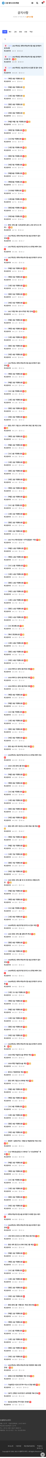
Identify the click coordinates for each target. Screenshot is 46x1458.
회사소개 (10, 1446)
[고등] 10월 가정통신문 (16, 643)
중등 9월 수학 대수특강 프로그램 (19, 746)
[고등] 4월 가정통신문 (15, 337)
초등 (25, 32)
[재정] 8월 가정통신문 (15, 78)
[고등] (6, 96)
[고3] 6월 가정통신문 (15, 908)
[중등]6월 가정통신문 (15, 208)
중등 (20, 32)
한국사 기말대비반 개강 (16, 1072)
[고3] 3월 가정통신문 (15, 391)
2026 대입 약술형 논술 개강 (17, 1063)
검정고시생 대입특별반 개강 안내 (19, 1376)
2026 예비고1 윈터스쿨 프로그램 (19, 686)
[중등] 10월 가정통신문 (16, 651)
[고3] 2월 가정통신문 (15, 453)
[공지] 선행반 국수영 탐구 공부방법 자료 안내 (23, 1393)
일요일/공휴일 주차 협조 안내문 (18, 1402)
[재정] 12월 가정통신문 (16, 557)
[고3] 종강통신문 (14, 626)
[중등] (6, 104)
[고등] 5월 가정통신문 (15, 285)
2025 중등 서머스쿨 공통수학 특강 (19, 934)
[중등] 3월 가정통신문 (15, 408)
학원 (31, 32)
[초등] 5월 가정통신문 (15, 303)
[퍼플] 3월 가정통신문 (15, 382)
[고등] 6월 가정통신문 (15, 917)
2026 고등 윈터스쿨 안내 (16, 766)
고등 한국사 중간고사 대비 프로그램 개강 (21, 1236)
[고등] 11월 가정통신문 (16, 600)
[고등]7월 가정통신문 (15, 147)
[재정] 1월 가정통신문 (15, 488)
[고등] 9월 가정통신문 (15, 720)
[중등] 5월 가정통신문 (15, 294)
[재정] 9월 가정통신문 (15, 695)
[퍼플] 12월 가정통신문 (16, 548)
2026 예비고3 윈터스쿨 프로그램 (19, 669)
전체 (4, 32)
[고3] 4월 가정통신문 (15, 1106)
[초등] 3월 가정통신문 (15, 417)
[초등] (6, 113)
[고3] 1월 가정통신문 (15, 505)
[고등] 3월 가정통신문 (15, 400)
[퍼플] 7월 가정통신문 (15, 845)
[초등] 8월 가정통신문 (15, 113)
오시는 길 (40, 1448)
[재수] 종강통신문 (14, 634)
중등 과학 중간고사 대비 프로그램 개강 (21, 1244)
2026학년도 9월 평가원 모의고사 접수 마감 (22, 925)
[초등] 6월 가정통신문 (15, 951)
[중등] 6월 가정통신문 (15, 942)
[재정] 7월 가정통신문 (15, 837)
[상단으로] (42, 1454)
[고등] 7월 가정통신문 (15, 854)
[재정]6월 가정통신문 (15, 182)
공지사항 (29, 17)
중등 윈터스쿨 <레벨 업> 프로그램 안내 (21, 1305)
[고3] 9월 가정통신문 (15, 712)
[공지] (10, 46)
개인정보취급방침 (29, 1446)
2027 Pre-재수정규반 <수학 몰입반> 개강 (22, 540)
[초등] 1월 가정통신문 (15, 531)
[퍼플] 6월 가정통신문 (15, 891)
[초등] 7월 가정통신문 (15, 871)
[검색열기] (37, 3)
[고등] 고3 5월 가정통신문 (17, 992)
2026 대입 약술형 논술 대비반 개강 (20, 1055)
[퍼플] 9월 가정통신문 (15, 703)
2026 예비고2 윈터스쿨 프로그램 (19, 677)
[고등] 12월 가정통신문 (16, 574)
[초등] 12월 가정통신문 (16, 591)
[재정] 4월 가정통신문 (15, 328)
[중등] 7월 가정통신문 (15, 863)
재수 (10, 32)
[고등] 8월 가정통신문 (15, 96)
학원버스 (40, 1446)
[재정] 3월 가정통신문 (15, 374)
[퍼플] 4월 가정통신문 (15, 320)
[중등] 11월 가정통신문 (16, 608)
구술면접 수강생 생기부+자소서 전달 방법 (22, 1384)
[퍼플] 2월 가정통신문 (15, 445)
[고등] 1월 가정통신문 (15, 514)
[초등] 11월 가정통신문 (16, 617)
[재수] (6, 78)
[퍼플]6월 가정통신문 (15, 173)
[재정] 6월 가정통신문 (15, 899)
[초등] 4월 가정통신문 (15, 354)
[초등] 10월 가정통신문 (16, 660)
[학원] (6, 1225)
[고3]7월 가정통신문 (15, 139)
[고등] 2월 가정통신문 (15, 462)
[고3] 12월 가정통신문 (15, 565)
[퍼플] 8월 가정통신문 (15, 87)
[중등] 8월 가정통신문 (15, 104)
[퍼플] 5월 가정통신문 (15, 268)
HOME (15, 17)
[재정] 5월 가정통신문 (15, 277)
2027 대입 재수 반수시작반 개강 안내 (20, 311)
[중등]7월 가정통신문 (15, 156)
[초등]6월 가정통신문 (15, 216)
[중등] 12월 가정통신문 (16, 583)
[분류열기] (32, 3)
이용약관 (18, 1446)
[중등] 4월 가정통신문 (15, 346)
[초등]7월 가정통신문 (15, 164)
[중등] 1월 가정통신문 (15, 1348)
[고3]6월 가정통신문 (15, 190)
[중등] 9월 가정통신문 (15, 729)
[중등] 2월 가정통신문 (15, 471)
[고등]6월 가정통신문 (15, 199)
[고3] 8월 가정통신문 (15, 792)
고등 (15, 32)
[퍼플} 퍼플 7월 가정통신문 (17, 121)
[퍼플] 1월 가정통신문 (15, 497)
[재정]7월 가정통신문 (15, 130)
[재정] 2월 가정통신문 (15, 436)
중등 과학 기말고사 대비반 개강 (18, 1080)
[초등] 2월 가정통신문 (15, 479)
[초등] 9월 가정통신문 (15, 738)
